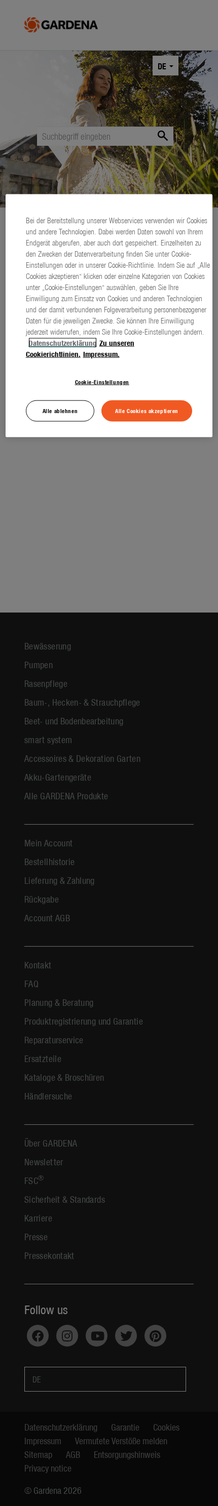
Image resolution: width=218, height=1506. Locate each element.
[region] (109, 315)
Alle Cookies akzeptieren (146, 410)
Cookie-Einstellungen (102, 382)
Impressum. (101, 354)
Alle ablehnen (60, 410)
